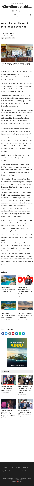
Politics (17, 467)
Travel (27, 471)
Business (25, 467)
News (11, 467)
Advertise (16, 478)
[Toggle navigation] (15, 15)
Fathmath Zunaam (8, 33)
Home (5, 467)
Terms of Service (19, 479)
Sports (4, 471)
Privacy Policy (23, 478)
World (21, 471)
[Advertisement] (17, 441)
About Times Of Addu (8, 478)
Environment (13, 471)
